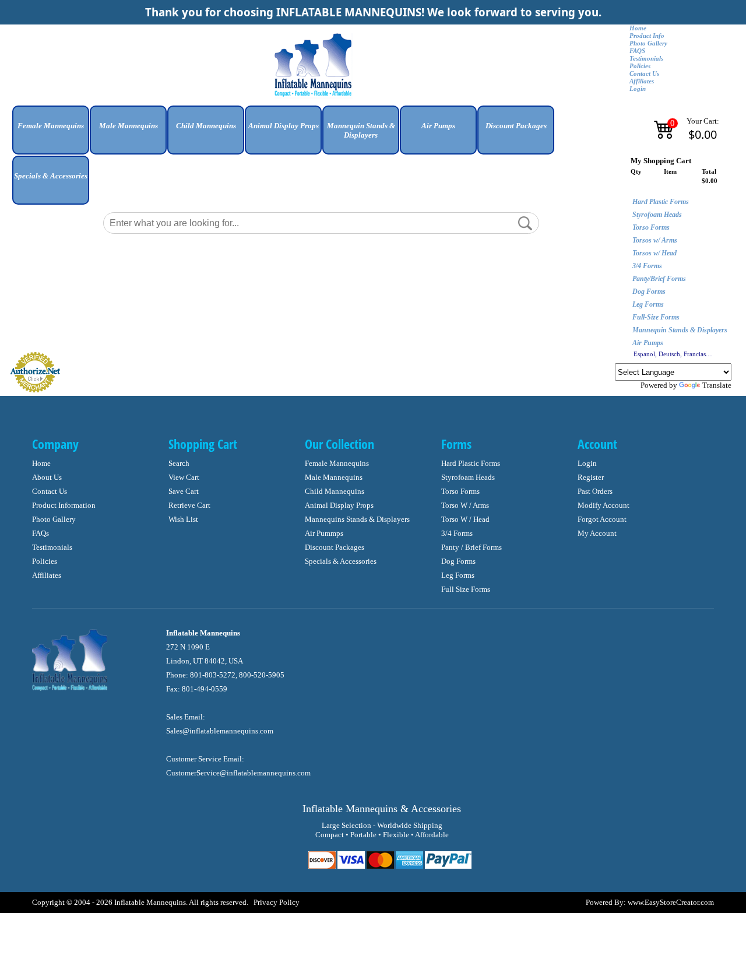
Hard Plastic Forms (660, 202)
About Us (47, 477)
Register (591, 477)
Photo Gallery (648, 43)
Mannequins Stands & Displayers (357, 519)
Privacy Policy (277, 902)
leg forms (457, 575)
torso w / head (465, 519)
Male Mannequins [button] (128, 125)
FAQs (40, 533)
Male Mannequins (334, 477)
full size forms (465, 589)
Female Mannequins (337, 463)
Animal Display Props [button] (283, 125)
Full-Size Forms (656, 317)
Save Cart (183, 491)
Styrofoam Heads (657, 214)
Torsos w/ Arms (654, 240)
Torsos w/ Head (654, 253)
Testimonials (646, 58)
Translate (716, 385)
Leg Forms (648, 304)
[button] (50, 134)
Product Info (646, 36)
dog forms (458, 561)
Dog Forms (649, 291)
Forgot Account (602, 519)
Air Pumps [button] (438, 125)
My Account (597, 533)
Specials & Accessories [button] (50, 175)
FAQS (637, 51)
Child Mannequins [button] (206, 125)
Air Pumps (647, 343)
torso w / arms (465, 505)
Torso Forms (651, 227)
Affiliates (641, 81)
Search (178, 463)
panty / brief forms (471, 547)
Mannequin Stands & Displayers (679, 330)
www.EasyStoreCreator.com (671, 902)
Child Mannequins (334, 491)
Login (637, 89)
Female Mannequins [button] (50, 125)
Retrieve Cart (189, 505)
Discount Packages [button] (516, 125)
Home (637, 28)
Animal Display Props (339, 505)
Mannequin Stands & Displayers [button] (361, 130)
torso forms (460, 491)
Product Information (64, 505)
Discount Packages (334, 547)
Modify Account (603, 505)
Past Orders (595, 491)
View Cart (183, 477)
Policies (639, 66)
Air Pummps (324, 533)
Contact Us (644, 74)
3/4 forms (457, 533)
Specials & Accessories (340, 561)
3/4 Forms (647, 266)
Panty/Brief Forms (659, 279)
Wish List (183, 519)
